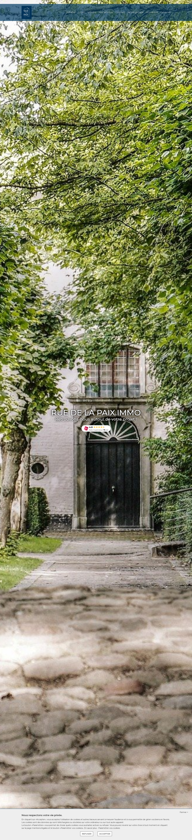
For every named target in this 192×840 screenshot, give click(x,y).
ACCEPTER (104, 834)
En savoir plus (90, 828)
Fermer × (184, 812)
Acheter (71, 12)
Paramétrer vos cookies (109, 828)
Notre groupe (136, 12)
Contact (120, 12)
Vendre (92, 12)
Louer (81, 12)
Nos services (106, 12)
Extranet (165, 12)
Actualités (152, 12)
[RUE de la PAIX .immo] (27, 12)
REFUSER (86, 834)
